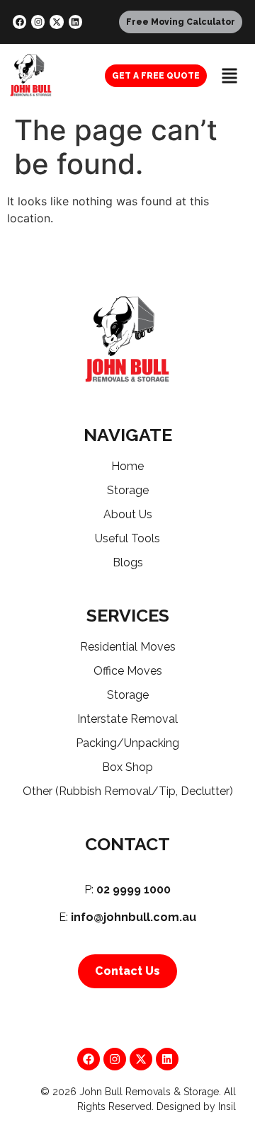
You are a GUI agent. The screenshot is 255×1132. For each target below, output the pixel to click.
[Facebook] (19, 21)
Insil (227, 1106)
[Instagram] (38, 21)
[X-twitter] (56, 21)
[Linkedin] (75, 21)
